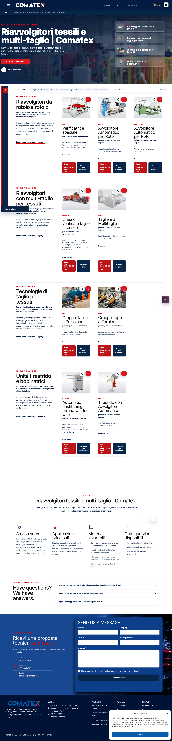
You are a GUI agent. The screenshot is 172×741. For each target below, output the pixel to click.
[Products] (8, 5)
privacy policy (99, 671)
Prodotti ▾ (108, 5)
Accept (140, 734)
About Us (120, 5)
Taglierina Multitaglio (107, 221)
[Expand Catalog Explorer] (5, 90)
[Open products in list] (166, 4)
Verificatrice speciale (73, 130)
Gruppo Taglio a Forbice (110, 319)
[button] (167, 713)
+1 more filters (117, 90)
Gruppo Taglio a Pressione (75, 319)
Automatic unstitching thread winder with (75, 408)
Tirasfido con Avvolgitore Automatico (110, 406)
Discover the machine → (83, 168)
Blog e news (132, 5)
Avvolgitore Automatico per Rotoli (108, 132)
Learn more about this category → (30, 142)
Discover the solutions (15, 61)
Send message (119, 677)
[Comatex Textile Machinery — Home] (30, 5)
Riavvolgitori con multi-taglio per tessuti (68, 90)
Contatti (145, 5)
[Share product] (82, 99)
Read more (67, 155)
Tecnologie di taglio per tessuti (96, 90)
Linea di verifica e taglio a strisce (76, 223)
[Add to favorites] (88, 99)
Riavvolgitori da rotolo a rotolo (39, 90)
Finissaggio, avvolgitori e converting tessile (25, 12)
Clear (162, 90)
